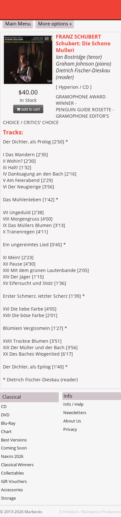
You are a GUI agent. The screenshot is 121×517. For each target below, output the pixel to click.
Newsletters (74, 412)
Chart (6, 431)
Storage (8, 498)
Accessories (12, 490)
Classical (11, 397)
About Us (72, 421)
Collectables (12, 473)
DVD (5, 415)
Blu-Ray (8, 423)
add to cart (30, 109)
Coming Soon (14, 448)
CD (3, 406)
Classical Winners (17, 464)
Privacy (70, 429)
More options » (55, 23)
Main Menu (18, 23)
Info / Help (73, 404)
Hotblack (71, 511)
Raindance (91, 511)
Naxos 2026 (12, 456)
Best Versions (14, 440)
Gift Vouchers (14, 481)
